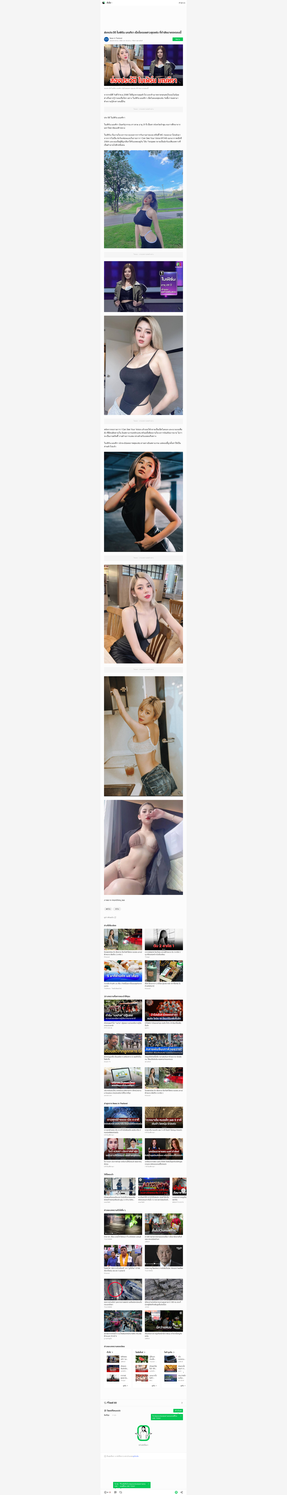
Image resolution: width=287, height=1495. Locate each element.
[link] (115, 1492)
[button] (107, 1492)
